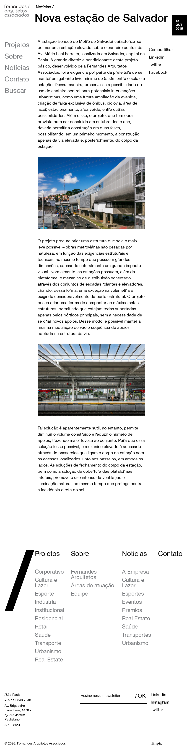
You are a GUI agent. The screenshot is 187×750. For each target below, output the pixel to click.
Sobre (14, 56)
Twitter (155, 64)
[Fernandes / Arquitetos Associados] (17, 12)
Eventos (132, 602)
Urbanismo (48, 651)
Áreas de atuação (92, 585)
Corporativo (49, 571)
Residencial (49, 618)
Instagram (160, 702)
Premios (132, 610)
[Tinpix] (156, 743)
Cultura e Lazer (46, 582)
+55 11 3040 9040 (18, 700)
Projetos (17, 44)
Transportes (136, 634)
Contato (17, 79)
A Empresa (135, 571)
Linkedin (156, 57)
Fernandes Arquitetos (84, 574)
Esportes (133, 593)
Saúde (43, 634)
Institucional (49, 610)
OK (142, 696)
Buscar (15, 90)
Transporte (48, 643)
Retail (42, 626)
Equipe (79, 593)
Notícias (17, 67)
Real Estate (49, 659)
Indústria (45, 602)
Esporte (44, 593)
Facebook (158, 72)
